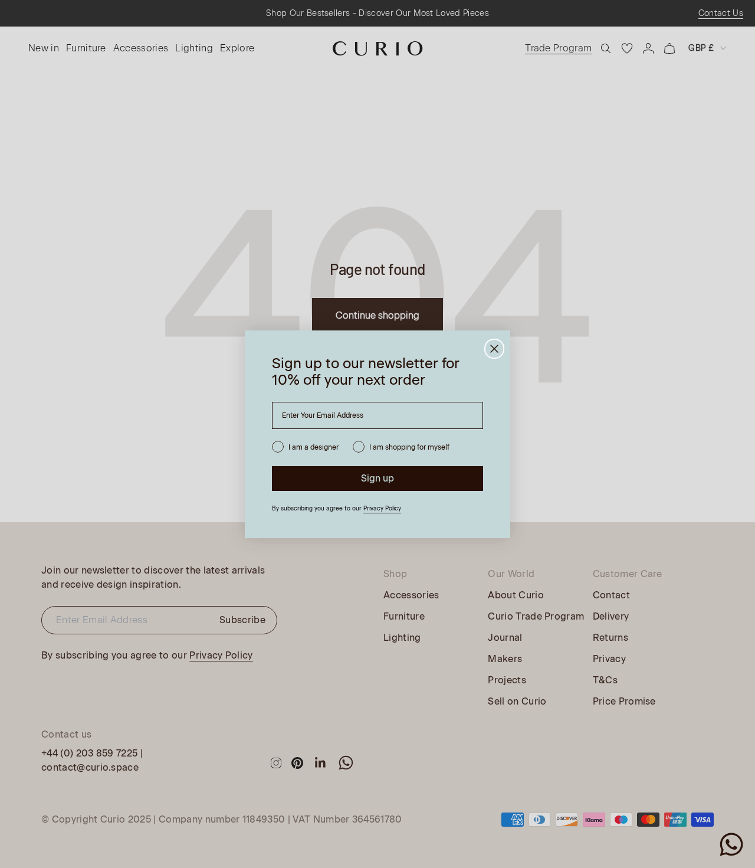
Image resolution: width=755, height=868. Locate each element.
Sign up (377, 478)
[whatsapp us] (731, 844)
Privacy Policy (382, 508)
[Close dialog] (494, 349)
